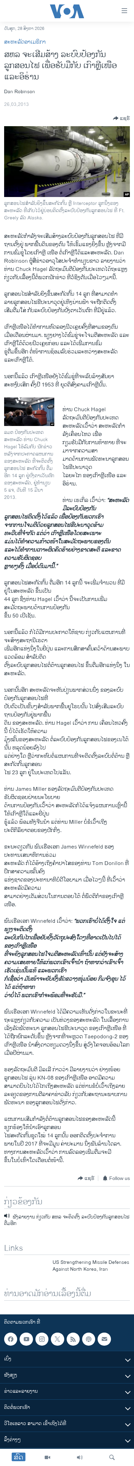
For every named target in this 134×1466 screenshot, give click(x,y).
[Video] (47, 1457)
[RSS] (73, 1339)
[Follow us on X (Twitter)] (57, 1339)
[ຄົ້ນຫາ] (112, 1457)
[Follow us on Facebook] (10, 1339)
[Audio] (79, 1457)
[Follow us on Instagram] (41, 1339)
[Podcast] (88, 1339)
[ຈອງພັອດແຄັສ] (104, 1339)
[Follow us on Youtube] (26, 1339)
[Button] (121, 118)
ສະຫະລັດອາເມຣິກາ (25, 42)
